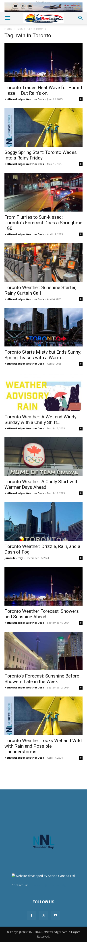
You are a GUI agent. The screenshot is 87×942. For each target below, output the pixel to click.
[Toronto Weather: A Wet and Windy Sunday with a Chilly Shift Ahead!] (43, 392)
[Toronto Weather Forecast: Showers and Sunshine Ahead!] (43, 586)
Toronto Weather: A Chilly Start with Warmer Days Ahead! (41, 484)
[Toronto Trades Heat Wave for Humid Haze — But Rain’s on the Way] (43, 62)
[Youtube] (55, 915)
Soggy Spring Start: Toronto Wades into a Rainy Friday (40, 155)
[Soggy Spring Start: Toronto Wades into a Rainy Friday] (43, 127)
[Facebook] (31, 915)
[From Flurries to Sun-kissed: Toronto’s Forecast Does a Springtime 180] (43, 192)
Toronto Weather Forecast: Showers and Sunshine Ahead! (41, 613)
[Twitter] (43, 915)
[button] (7, 18)
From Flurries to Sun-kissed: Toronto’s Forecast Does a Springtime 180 (43, 222)
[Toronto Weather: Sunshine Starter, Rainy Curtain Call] (43, 262)
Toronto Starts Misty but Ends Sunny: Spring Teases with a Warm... (42, 354)
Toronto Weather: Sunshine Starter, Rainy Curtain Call (40, 290)
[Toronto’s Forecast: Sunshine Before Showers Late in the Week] (43, 651)
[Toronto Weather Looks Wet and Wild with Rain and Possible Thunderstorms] (43, 716)
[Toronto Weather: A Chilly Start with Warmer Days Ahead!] (43, 456)
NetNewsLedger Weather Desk (24, 99)
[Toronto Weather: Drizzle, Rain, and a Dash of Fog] (43, 521)
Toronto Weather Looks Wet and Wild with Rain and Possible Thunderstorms (43, 746)
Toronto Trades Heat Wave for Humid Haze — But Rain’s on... (43, 90)
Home (8, 29)
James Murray (13, 558)
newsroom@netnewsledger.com (52, 885)
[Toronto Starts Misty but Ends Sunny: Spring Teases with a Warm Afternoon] (43, 327)
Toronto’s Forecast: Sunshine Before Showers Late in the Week (41, 678)
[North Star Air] (43, 7)
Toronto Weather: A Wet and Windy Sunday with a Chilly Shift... (40, 419)
